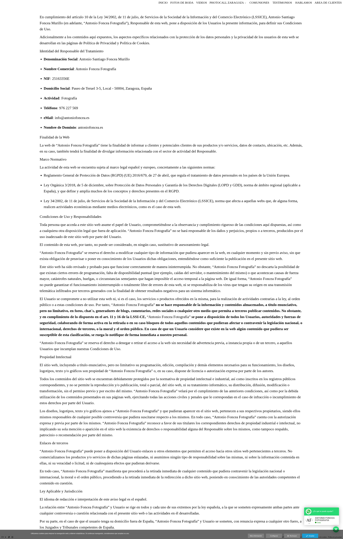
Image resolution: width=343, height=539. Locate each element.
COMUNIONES (259, 2)
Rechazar (293, 536)
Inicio (163, 2)
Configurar (274, 536)
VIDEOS (201, 2)
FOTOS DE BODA (181, 2)
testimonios (282, 2)
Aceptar (311, 536)
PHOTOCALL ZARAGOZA (227, 2)
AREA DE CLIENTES (328, 2)
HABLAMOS (303, 2)
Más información (256, 536)
